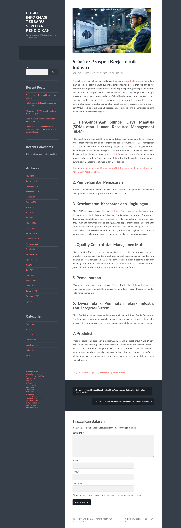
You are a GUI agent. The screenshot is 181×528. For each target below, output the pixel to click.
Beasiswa (30, 324)
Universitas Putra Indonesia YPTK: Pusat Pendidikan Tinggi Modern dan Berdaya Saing (41, 129)
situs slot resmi (32, 400)
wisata (28, 355)
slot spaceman (32, 407)
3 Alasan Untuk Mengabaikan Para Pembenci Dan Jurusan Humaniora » (123, 401)
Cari (28, 67)
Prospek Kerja (31, 340)
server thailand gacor (133, 81)
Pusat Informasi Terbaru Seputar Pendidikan (38, 22)
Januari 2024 (31, 291)
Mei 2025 (30, 218)
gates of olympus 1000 (35, 376)
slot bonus (30, 392)
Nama (76, 460)
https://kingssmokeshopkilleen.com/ (131, 211)
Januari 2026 (31, 181)
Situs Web (77, 483)
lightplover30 (99, 73)
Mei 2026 (30, 176)
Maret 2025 (31, 223)
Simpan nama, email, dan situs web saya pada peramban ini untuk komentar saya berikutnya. (108, 495)
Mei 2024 (30, 275)
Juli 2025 (30, 207)
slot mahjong (31, 405)
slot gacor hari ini (33, 403)
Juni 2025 (30, 212)
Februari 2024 (32, 286)
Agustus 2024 (31, 259)
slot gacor (30, 387)
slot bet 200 (31, 378)
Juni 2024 (30, 270)
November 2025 (32, 191)
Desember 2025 (32, 186)
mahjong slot (31, 385)
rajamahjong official (34, 398)
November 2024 (32, 244)
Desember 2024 (32, 239)
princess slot (31, 394)
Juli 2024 (30, 265)
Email (76, 472)
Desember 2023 (32, 296)
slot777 (29, 383)
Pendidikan (30, 334)
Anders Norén (141, 519)
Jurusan (29, 329)
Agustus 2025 (31, 202)
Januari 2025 (31, 233)
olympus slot (31, 396)
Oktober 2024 (32, 249)
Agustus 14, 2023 (81, 73)
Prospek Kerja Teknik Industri (113, 373)
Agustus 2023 (31, 301)
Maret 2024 (31, 280)
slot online (30, 389)
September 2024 (33, 254)
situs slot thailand (33, 374)
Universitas (30, 350)
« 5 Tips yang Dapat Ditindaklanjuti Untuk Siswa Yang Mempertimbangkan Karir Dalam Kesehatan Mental (110, 391)
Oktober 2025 (32, 197)
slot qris (29, 380)
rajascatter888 (32, 372)
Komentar (78, 433)
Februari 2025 (32, 228)
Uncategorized (32, 345)
